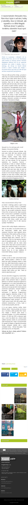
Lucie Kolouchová (10, 364)
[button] (7, 6)
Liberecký (7, 451)
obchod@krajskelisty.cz (6, 488)
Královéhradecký (13, 451)
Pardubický (20, 451)
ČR (1, 450)
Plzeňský (19, 450)
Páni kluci (14, 368)
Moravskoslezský (18, 453)
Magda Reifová (5, 368)
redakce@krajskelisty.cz (6, 483)
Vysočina (25, 451)
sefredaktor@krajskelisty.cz (7, 481)
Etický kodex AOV (20, 499)
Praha (4, 450)
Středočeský (8, 450)
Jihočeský (14, 450)
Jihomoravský (5, 453)
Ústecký (2, 451)
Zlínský (24, 453)
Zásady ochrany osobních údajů (10, 499)
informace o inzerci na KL (6, 492)
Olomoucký (11, 453)
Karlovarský (24, 450)
